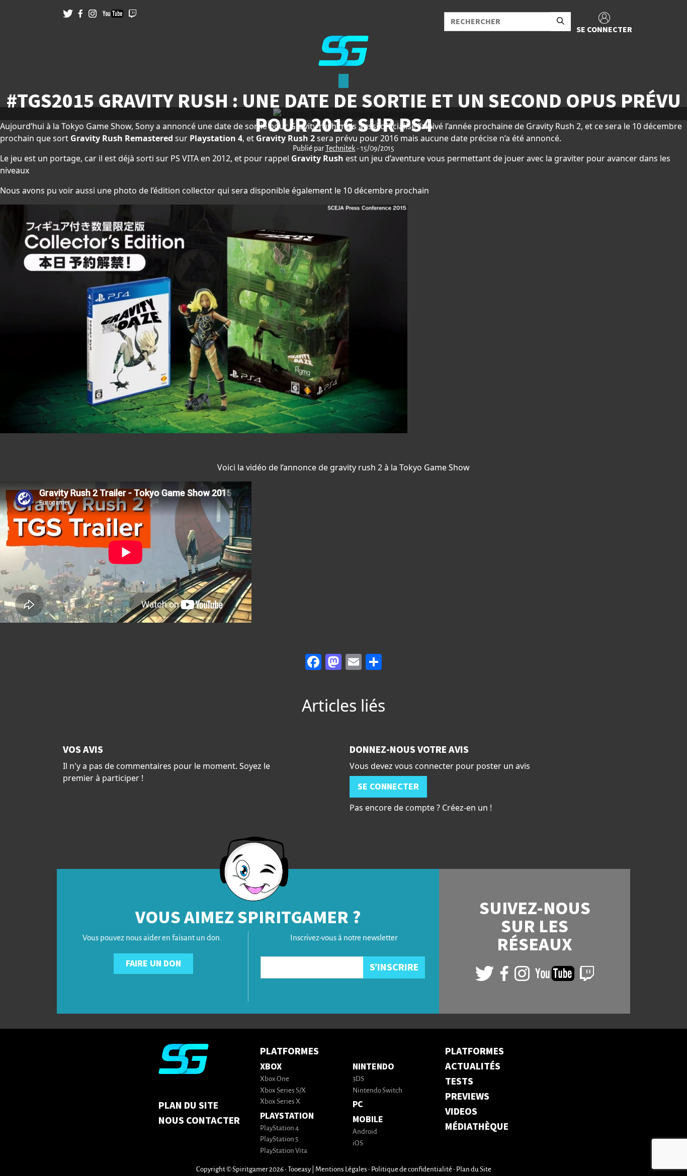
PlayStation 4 (279, 1128)
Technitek (340, 149)
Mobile (368, 1119)
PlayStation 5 (279, 1139)
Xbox (271, 1066)
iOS (358, 1143)
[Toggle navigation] (20, 90)
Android (365, 1132)
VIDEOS (461, 1112)
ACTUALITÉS (472, 1066)
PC (358, 1104)
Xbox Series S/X (283, 1091)
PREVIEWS (467, 1097)
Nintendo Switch (377, 1091)
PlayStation (287, 1116)
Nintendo (373, 1066)
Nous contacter (199, 1121)
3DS (358, 1079)
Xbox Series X (280, 1102)
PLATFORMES (474, 1051)
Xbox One (274, 1079)
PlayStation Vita (283, 1151)
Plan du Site (188, 1106)
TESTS (459, 1081)
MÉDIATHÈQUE (476, 1127)
